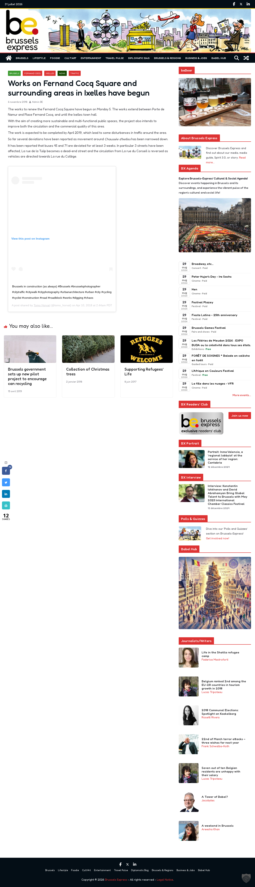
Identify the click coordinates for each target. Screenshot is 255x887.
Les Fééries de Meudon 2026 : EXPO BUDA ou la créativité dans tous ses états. (221, 343)
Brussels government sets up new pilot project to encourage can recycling (27, 376)
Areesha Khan (211, 829)
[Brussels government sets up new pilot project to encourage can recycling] (30, 338)
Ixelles (50, 73)
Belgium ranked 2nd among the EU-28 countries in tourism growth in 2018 (224, 684)
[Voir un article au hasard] (246, 58)
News (62, 73)
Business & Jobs (196, 58)
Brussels (22, 58)
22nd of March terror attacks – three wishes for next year (223, 740)
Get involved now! (217, 538)
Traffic (74, 73)
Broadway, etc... (202, 264)
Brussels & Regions (167, 58)
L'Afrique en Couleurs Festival (213, 371)
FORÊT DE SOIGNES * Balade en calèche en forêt (221, 358)
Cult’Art (70, 58)
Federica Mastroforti (215, 659)
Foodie (55, 58)
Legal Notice (165, 879)
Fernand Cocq (32, 73)
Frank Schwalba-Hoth (215, 746)
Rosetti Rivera (211, 717)
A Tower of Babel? (215, 797)
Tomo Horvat (42, 305)
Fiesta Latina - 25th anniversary (214, 315)
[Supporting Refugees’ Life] (147, 338)
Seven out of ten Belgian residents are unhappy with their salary (221, 771)
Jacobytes (208, 800)
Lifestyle (39, 58)
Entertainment (91, 58)
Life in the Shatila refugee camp (220, 654)
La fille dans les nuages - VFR (212, 383)
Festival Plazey (202, 302)
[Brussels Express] (9, 58)
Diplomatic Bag (139, 58)
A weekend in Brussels (217, 825)
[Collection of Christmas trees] (88, 338)
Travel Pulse (115, 58)
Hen (194, 289)
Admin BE (37, 101)
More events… (241, 395)
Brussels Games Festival (209, 328)
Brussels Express (116, 879)
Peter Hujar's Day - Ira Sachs (211, 276)
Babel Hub (218, 58)
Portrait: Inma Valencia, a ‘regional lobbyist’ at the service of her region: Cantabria (225, 457)
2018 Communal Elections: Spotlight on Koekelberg (220, 712)
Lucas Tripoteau (212, 692)
